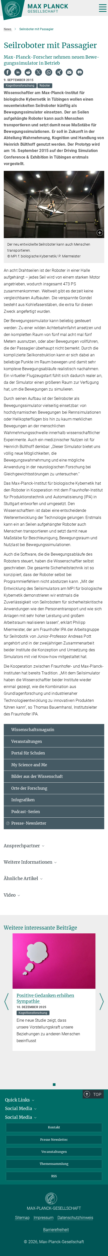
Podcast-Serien (25, 811)
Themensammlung (54, 1164)
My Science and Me (29, 765)
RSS (54, 1176)
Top (97, 1094)
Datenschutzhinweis (75, 1217)
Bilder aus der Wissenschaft (37, 776)
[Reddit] (28, 72)
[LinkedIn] (18, 72)
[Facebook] (7, 72)
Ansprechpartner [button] (22, 845)
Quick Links (18, 1099)
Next (101, 1002)
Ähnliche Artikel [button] (21, 878)
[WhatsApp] (48, 72)
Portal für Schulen (28, 753)
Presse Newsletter (54, 1139)
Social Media (19, 1108)
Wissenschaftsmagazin (32, 729)
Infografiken (23, 799)
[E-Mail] (69, 72)
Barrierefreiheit (56, 1229)
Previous (6, 1002)
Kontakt (54, 1127)
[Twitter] (38, 72)
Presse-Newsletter (28, 823)
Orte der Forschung (29, 788)
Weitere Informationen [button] (28, 862)
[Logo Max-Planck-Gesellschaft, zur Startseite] (47, 10)
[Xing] (59, 72)
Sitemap (22, 1217)
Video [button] (10, 895)
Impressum (43, 1217)
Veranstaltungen (26, 741)
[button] (100, 233)
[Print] (79, 72)
